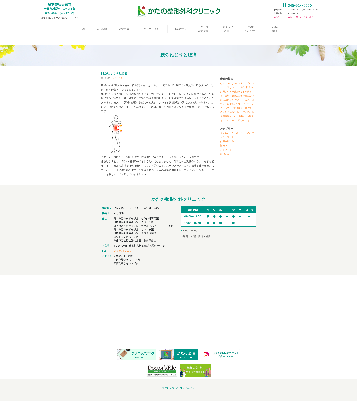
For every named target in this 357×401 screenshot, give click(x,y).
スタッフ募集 (227, 29)
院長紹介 (102, 29)
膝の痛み (224, 153)
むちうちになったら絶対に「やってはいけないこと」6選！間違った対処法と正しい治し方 (237, 86)
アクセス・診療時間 (204, 29)
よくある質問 (274, 29)
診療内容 (124, 29)
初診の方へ (179, 29)
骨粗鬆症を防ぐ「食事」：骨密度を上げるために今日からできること (237, 118)
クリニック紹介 (152, 29)
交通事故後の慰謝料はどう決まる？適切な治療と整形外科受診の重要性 (237, 94)
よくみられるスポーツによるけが (237, 133)
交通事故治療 (227, 141)
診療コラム (225, 145)
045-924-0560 (299, 5)
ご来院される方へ (251, 29)
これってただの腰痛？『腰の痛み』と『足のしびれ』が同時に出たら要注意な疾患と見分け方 (237, 110)
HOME (84, 29)
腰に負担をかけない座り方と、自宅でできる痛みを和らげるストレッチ (237, 102)
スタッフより (119, 78)
